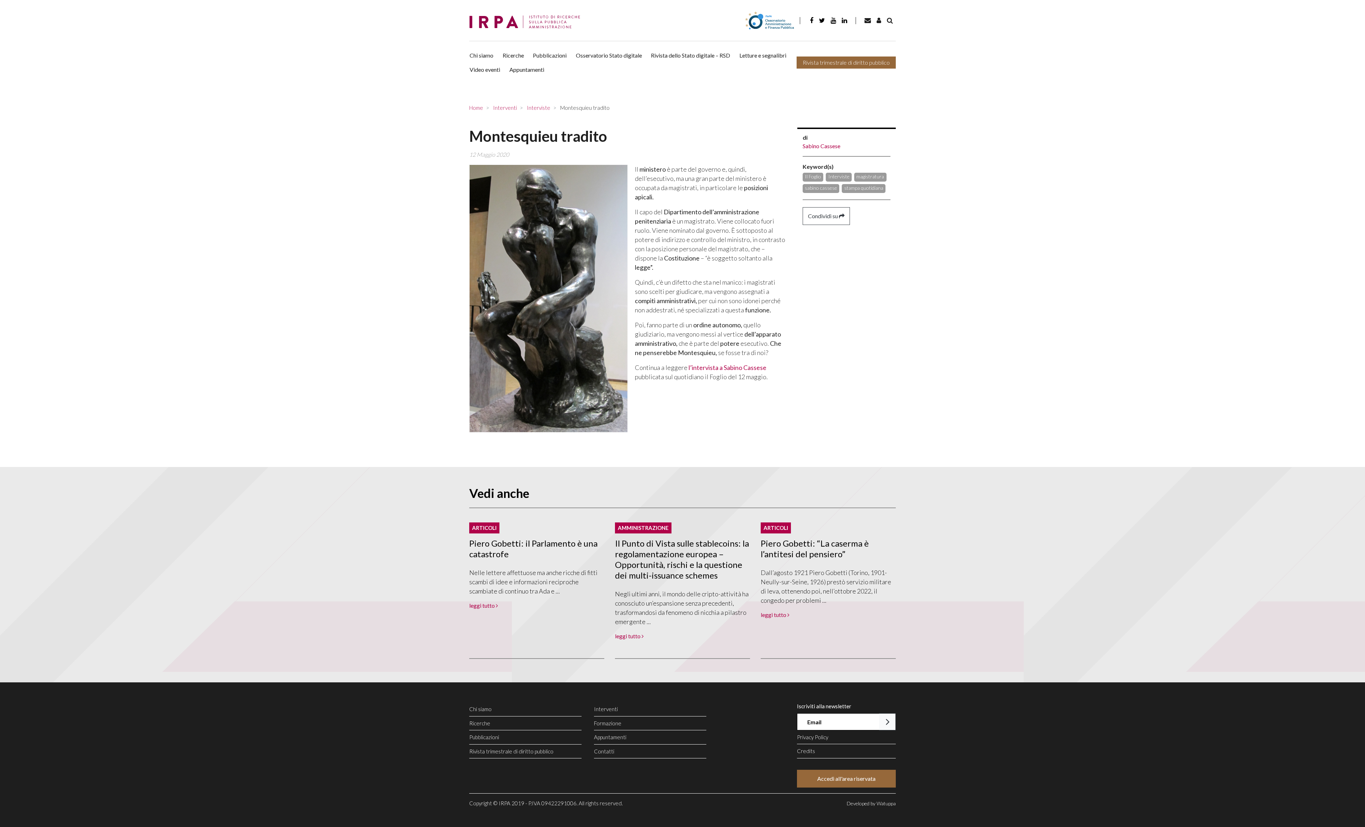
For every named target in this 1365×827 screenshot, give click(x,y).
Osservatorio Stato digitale (609, 55)
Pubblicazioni (550, 55)
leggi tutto (482, 605)
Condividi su (823, 216)
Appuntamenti (526, 69)
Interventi (606, 709)
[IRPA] (527, 22)
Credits (806, 751)
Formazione (607, 723)
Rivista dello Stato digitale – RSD (690, 55)
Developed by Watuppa (871, 803)
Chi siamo (481, 55)
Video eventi (485, 69)
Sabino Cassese (821, 146)
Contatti (604, 751)
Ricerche (513, 55)
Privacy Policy (812, 737)
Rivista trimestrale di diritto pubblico (846, 62)
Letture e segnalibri (762, 55)
